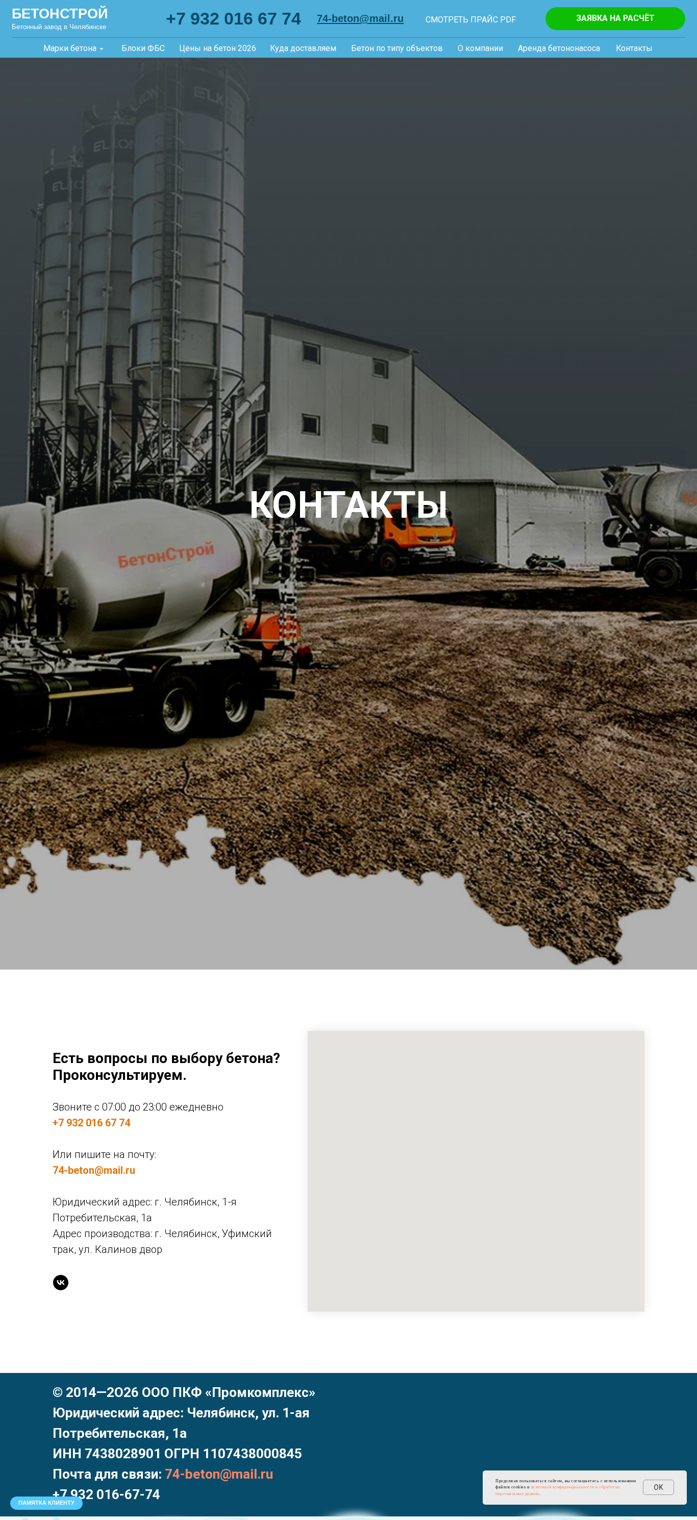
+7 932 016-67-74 (106, 1494)
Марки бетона (69, 48)
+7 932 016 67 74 (233, 18)
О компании (480, 48)
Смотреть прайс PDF (471, 20)
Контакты (634, 48)
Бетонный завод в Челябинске (59, 27)
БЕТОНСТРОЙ (60, 13)
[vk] (60, 1282)
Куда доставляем (303, 48)
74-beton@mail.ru (94, 1170)
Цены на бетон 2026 (217, 48)
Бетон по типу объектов (397, 48)
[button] (615, 19)
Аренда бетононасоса (559, 48)
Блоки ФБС (143, 48)
